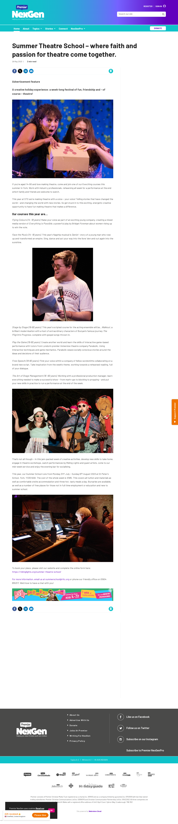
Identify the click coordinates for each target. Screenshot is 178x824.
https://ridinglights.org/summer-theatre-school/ (36, 571)
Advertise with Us (79, 720)
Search (163, 14)
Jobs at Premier (78, 730)
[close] (113, 66)
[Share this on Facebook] (14, 71)
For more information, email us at (28, 579)
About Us (74, 715)
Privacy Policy (77, 741)
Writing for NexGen (80, 735)
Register (148, 6)
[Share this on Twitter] (20, 71)
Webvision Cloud (95, 811)
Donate (74, 725)
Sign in (79, 66)
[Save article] (111, 71)
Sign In (158, 6)
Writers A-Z (86, 760)
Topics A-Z (74, 760)
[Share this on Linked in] (25, 71)
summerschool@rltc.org (57, 579)
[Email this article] (31, 71)
